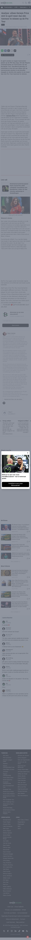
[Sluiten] (27, 453)
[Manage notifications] (27, 937)
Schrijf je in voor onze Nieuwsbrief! (16, 484)
